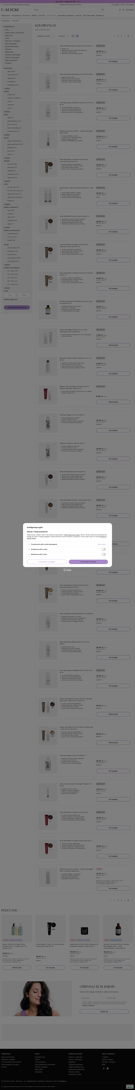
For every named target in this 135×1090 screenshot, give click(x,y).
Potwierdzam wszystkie (88, 562)
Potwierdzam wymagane (47, 562)
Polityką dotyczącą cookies (72, 534)
